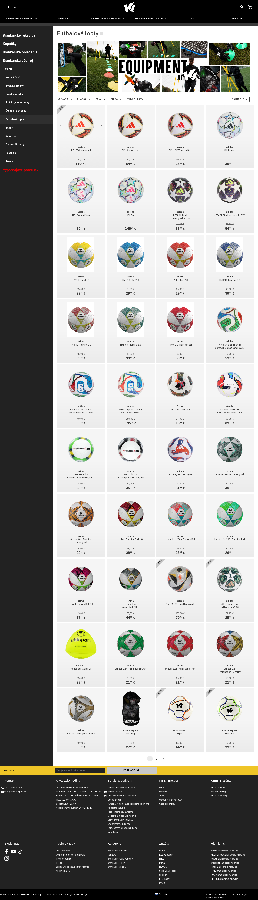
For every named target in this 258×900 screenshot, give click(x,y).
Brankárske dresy (116, 863)
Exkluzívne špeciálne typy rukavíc (72, 867)
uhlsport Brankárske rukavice (225, 863)
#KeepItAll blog (218, 792)
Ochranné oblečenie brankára (70, 855)
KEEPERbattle (218, 788)
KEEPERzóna (221, 780)
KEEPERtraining (219, 796)
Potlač (59, 863)
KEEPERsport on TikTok (20, 851)
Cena (98, 99)
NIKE (161, 859)
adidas (162, 851)
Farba (114, 99)
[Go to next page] (163, 758)
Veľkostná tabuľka (116, 808)
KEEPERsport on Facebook (6, 851)
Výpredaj (236, 18)
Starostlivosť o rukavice (119, 824)
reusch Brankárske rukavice (224, 859)
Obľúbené (238, 99)
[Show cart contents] (250, 7)
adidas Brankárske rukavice (224, 851)
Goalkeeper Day (167, 804)
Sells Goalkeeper (167, 871)
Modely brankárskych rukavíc (122, 816)
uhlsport (163, 875)
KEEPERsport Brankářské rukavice (228, 855)
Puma (162, 863)
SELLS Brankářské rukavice (224, 879)
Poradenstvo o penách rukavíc (122, 828)
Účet (15, 7)
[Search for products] (241, 7)
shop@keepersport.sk (15, 792)
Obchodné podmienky (217, 894)
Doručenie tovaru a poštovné (122, 796)
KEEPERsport (169, 780)
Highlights (218, 843)
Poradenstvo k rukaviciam (120, 812)
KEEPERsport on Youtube (13, 851)
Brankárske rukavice (21, 18)
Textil (193, 18)
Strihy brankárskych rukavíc (121, 820)
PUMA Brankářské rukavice (224, 875)
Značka (82, 99)
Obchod (163, 792)
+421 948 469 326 (13, 788)
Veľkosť (63, 99)
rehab (162, 883)
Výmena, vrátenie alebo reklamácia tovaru (128, 804)
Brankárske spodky (117, 867)
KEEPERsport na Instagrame (6, 858)
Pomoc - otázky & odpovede (121, 788)
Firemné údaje (239, 894)
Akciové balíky (63, 871)
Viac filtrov (135, 99)
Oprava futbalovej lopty (170, 800)
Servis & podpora (120, 780)
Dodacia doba (114, 800)
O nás (162, 788)
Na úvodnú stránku (129, 7)
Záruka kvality (63, 851)
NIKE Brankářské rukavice (223, 871)
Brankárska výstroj (150, 18)
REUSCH (163, 867)
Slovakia (163, 894)
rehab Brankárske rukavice (224, 867)
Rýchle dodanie (63, 859)
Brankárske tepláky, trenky (120, 859)
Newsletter (9, 770)
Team (162, 796)
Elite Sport (164, 879)
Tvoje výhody (65, 843)
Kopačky (64, 18)
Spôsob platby (115, 792)
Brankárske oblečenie (107, 18)
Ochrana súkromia (215, 897)
